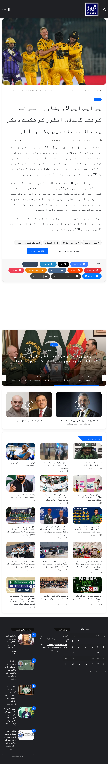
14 (86, 652)
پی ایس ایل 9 (70, 242)
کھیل (87, 90)
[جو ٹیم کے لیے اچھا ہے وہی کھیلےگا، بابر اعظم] (87, 451)
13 (92, 652)
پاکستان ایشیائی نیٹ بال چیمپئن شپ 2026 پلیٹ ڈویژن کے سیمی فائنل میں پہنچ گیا (21, 564)
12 (98, 652)
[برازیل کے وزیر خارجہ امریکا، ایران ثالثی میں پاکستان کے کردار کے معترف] (26, 665)
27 (92, 664)
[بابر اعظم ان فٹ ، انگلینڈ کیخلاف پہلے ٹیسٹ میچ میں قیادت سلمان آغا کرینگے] (54, 483)
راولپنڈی (51, 242)
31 (66, 664)
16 (73, 652)
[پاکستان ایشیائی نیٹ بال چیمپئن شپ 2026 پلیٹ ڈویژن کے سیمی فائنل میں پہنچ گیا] (20, 550)
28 (86, 664)
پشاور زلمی (91, 242)
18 (103, 658)
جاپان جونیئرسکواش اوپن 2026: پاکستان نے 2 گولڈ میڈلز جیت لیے (90, 497)
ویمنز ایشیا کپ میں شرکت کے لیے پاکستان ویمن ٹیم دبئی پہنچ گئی (55, 465)
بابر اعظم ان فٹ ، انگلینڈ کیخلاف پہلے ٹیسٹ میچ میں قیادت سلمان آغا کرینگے (56, 497)
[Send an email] (87, 140)
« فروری (102, 671)
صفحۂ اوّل (95, 90)
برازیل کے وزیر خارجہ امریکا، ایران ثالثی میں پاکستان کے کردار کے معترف (9, 670)
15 (79, 652)
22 (78, 658)
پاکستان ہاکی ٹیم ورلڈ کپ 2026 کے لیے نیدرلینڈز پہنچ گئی (54, 598)
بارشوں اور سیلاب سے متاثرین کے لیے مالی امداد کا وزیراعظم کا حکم (10, 644)
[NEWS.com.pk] (92, 9)
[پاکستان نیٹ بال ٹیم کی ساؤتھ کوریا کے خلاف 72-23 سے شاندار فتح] (87, 585)
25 (103, 664)
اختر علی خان (94, 140)
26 (98, 664)
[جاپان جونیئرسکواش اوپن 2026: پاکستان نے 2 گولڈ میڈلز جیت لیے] (87, 483)
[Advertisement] (54, 305)
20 (92, 658)
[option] (54, 358)
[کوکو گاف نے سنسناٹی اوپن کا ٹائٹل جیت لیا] (20, 451)
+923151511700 (59, 647)
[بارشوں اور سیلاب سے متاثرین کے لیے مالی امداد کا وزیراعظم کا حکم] (26, 639)
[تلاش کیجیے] (104, 10)
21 (86, 658)
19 (98, 658)
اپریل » (93, 671)
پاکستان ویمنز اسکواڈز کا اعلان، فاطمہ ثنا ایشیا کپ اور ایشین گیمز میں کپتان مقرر (88, 529)
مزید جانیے (54, 650)
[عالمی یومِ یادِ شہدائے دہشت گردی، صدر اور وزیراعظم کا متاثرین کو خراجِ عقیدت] (26, 735)
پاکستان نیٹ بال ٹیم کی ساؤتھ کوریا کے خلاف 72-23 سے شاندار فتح (87, 598)
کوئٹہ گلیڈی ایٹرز (27, 242)
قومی (54, 344)
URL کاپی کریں (37, 251)
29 (78, 664)
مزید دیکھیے (18, 756)
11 (103, 652)
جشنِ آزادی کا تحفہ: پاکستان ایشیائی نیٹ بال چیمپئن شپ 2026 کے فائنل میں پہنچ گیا (55, 564)
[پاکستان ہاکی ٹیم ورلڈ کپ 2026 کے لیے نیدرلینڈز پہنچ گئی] (54, 585)
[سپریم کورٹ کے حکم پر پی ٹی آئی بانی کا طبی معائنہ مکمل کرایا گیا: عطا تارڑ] (26, 712)
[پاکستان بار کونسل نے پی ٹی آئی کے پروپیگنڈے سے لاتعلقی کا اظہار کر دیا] (26, 690)
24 (66, 658)
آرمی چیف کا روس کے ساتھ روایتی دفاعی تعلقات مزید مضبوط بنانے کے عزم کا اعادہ (54, 358)
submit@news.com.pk (57, 644)
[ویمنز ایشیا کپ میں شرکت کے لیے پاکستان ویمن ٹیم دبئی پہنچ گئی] (54, 451)
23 (73, 658)
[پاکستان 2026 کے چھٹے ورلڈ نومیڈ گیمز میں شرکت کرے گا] (20, 483)
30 (73, 664)
